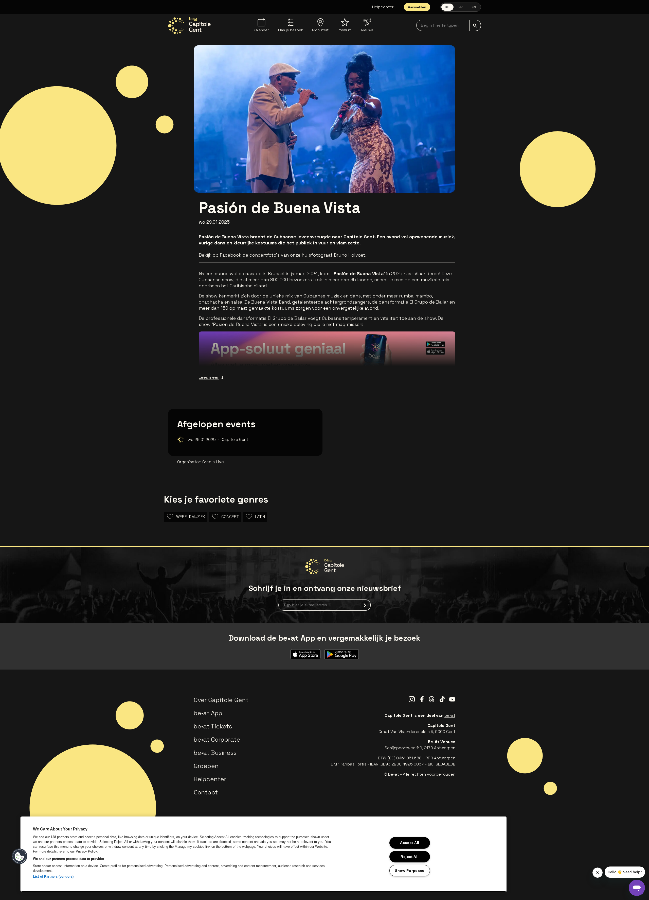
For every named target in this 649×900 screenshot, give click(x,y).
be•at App (208, 713)
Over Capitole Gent (221, 700)
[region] (263, 854)
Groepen (206, 766)
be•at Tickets (213, 726)
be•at (449, 715)
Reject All (410, 857)
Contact (206, 792)
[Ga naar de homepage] (189, 25)
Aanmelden (417, 7)
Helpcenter (383, 7)
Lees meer (209, 377)
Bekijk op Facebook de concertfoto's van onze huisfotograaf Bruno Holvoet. (282, 255)
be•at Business (215, 753)
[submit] (475, 25)
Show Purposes (409, 871)
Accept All (409, 843)
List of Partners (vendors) (53, 876)
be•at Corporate (217, 739)
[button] (19, 856)
